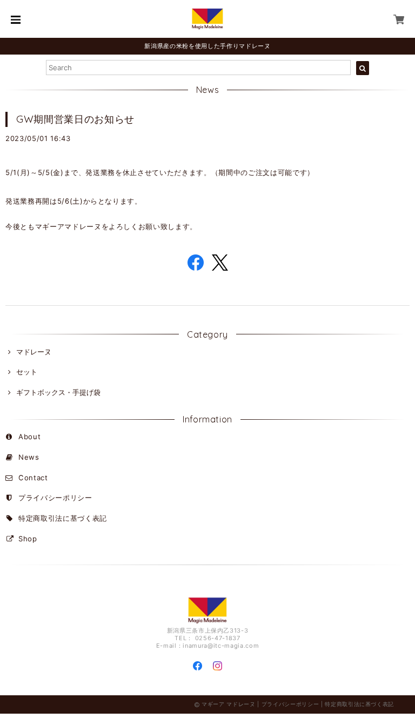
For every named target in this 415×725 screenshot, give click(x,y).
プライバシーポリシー (55, 497)
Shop (27, 538)
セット (26, 371)
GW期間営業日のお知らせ (75, 119)
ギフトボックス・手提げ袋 (58, 392)
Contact (33, 477)
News (28, 457)
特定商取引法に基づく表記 (62, 518)
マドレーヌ (33, 351)
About (29, 436)
